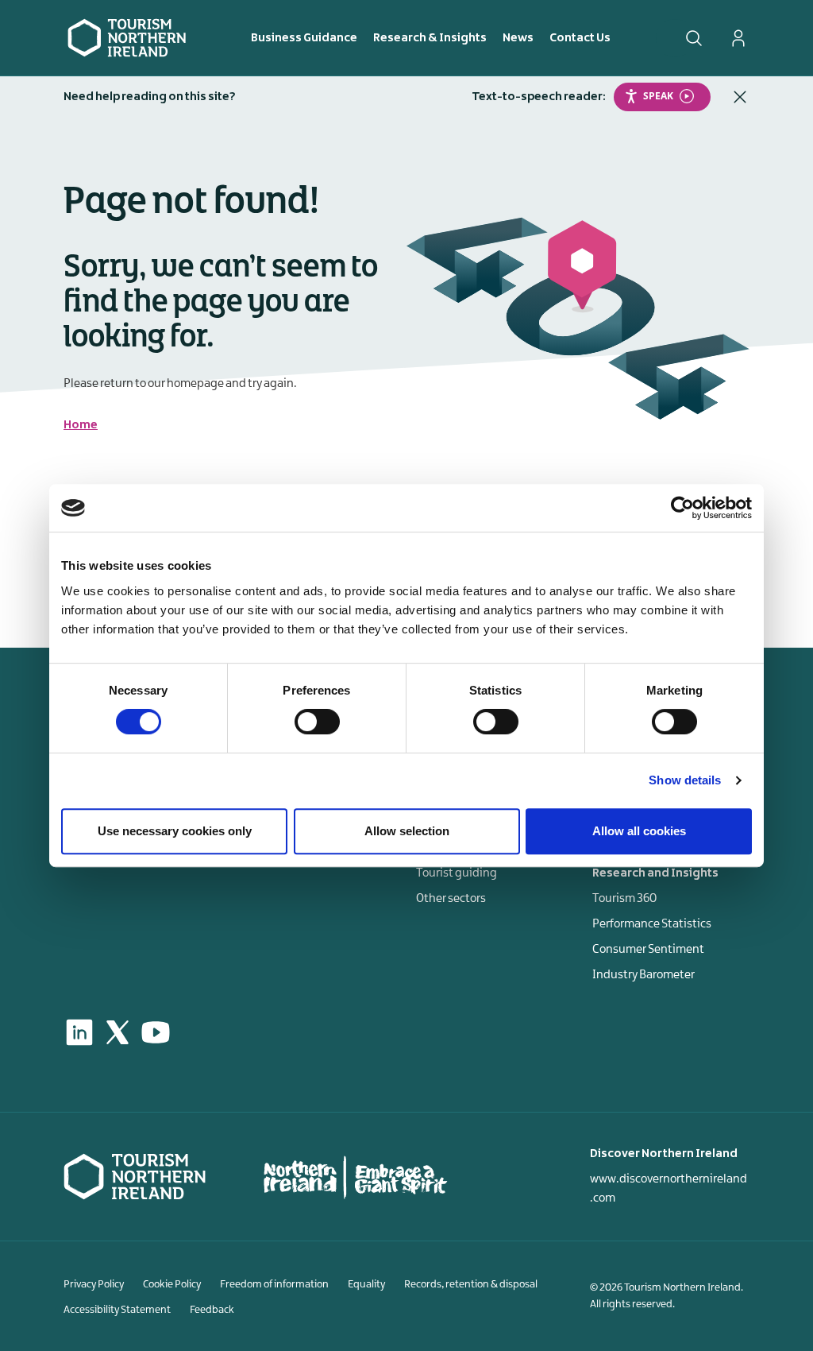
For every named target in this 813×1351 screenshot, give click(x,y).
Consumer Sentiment (648, 949)
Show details (685, 780)
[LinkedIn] (79, 1032)
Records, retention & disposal (471, 1284)
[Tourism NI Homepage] (127, 37)
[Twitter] (117, 1032)
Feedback (212, 1309)
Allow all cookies (639, 831)
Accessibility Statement (117, 1309)
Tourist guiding (456, 873)
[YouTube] (155, 1032)
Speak (658, 96)
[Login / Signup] (738, 38)
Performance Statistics (651, 924)
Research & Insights (430, 38)
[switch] (317, 721)
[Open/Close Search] (694, 38)
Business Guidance (304, 38)
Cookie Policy (172, 1284)
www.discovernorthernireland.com (668, 1189)
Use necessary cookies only (175, 831)
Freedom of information (274, 1284)
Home (81, 425)
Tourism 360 (624, 898)
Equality (366, 1284)
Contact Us (580, 38)
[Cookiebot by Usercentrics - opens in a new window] (682, 508)
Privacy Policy (94, 1284)
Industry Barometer (643, 975)
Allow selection (406, 831)
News (518, 38)
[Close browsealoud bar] (739, 96)
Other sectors (451, 898)
